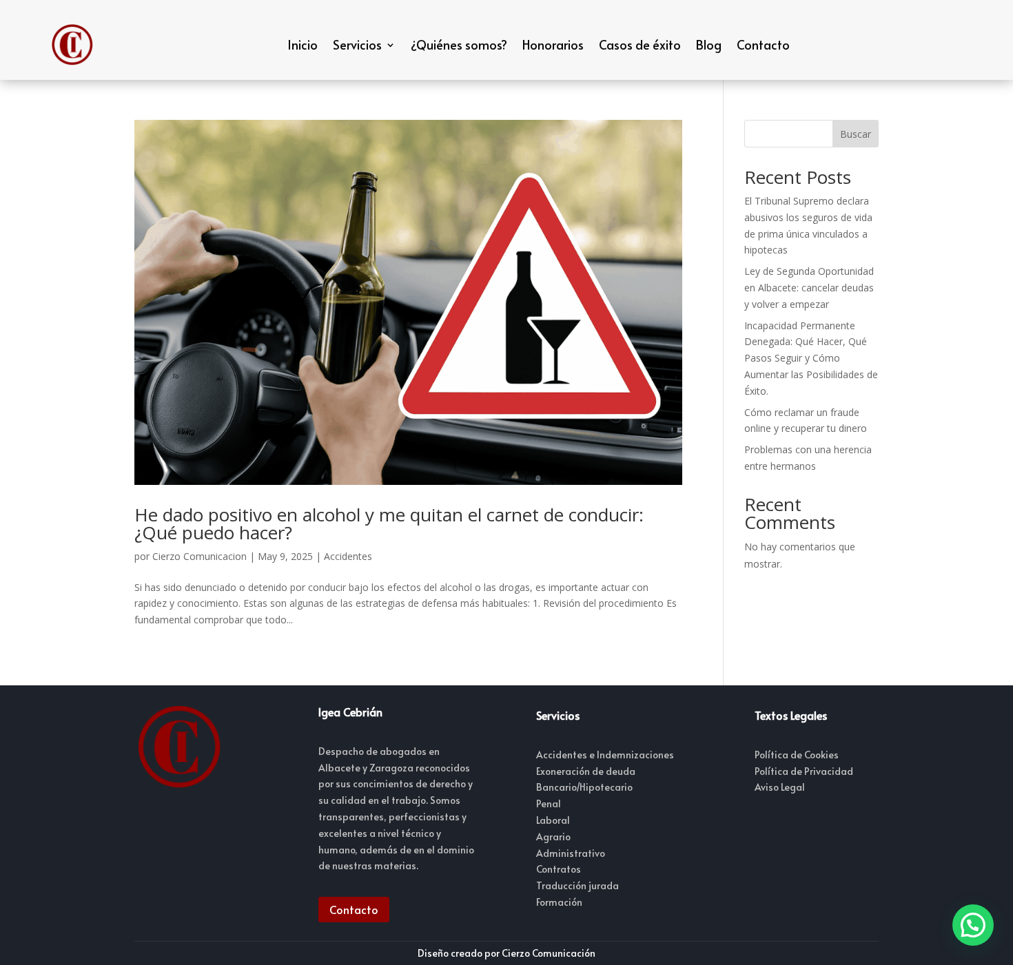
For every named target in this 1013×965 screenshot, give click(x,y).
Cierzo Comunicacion (199, 556)
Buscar (855, 134)
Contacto (763, 44)
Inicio (302, 44)
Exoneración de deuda (585, 771)
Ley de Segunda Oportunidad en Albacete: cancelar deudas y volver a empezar (809, 287)
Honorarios (553, 44)
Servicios (357, 44)
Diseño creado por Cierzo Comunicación (506, 952)
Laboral (553, 820)
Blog (709, 44)
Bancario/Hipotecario (584, 786)
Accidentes (348, 556)
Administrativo (570, 853)
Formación (559, 902)
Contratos (558, 868)
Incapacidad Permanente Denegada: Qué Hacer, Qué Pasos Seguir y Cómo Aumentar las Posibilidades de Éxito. (811, 358)
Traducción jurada (577, 885)
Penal (548, 803)
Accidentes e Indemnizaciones (605, 754)
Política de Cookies (797, 754)
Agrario (553, 836)
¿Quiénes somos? (459, 44)
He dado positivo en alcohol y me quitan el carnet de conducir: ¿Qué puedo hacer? (389, 523)
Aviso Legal (780, 786)
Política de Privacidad (804, 771)
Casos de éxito (640, 44)
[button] (973, 925)
